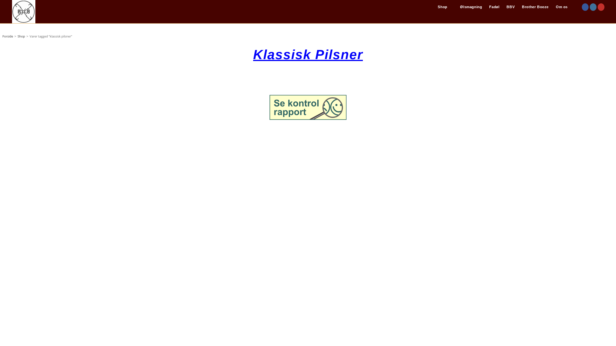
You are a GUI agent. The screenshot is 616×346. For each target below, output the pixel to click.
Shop (21, 36)
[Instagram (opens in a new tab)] (593, 7)
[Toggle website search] (576, 7)
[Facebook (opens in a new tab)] (585, 7)
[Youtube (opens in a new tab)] (601, 7)
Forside (7, 36)
